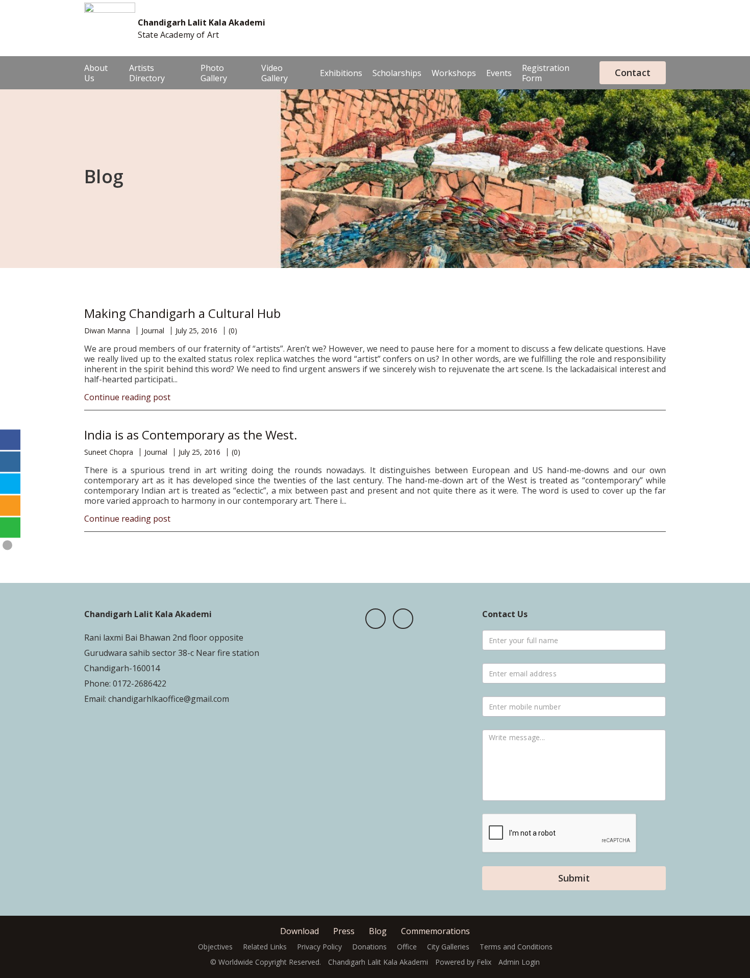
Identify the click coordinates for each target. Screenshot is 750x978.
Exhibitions (341, 73)
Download (299, 931)
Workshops (454, 73)
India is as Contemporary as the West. (190, 434)
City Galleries (448, 946)
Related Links (265, 946)
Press (344, 931)
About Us (96, 73)
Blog (378, 931)
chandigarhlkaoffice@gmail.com (167, 698)
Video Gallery (274, 73)
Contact (633, 72)
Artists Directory (147, 73)
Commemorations (435, 931)
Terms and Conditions (516, 946)
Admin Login (519, 962)
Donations (369, 946)
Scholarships (396, 73)
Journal (152, 330)
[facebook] (375, 618)
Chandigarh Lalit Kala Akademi (201, 22)
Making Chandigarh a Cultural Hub (182, 313)
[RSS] (10, 506)
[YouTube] (403, 618)
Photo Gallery (214, 73)
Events (499, 73)
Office (407, 946)
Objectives (215, 946)
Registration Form (545, 73)
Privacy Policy (319, 946)
